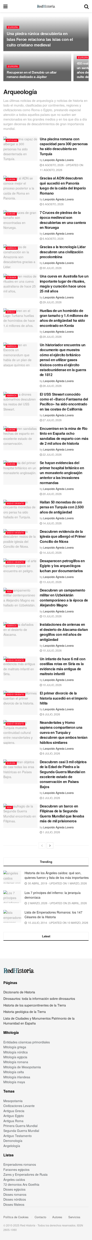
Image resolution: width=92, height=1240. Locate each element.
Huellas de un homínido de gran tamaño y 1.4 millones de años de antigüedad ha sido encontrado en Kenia (64, 318)
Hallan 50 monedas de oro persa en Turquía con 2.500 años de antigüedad (62, 507)
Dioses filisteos (13, 1204)
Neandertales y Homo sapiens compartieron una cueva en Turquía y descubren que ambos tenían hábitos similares (64, 732)
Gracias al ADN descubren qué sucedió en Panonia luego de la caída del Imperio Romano (63, 185)
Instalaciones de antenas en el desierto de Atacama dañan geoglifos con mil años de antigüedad (64, 632)
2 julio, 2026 (51, 798)
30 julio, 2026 (52, 268)
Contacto (40, 1217)
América (12, 248)
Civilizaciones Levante (19, 1105)
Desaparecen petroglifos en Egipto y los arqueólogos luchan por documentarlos (62, 565)
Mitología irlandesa (16, 1077)
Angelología (11, 1145)
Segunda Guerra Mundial (21, 1130)
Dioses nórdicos (14, 1199)
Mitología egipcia (15, 1057)
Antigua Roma (13, 1121)
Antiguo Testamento (17, 1135)
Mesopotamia (13, 1101)
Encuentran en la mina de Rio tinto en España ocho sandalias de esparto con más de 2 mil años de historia (64, 436)
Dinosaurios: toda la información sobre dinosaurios (39, 998)
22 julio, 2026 (52, 454)
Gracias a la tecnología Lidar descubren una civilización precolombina (63, 251)
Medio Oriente (15, 503)
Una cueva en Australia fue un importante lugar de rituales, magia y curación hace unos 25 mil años (64, 284)
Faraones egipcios (16, 1169)
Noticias (12, 140)
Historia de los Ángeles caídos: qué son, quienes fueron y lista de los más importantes (57, 875)
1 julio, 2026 (51, 832)
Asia (9, 591)
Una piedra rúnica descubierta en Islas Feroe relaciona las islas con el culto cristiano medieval (40, 39)
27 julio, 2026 (52, 420)
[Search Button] (86, 6)
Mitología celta (13, 1072)
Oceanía (11, 277)
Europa (13, 27)
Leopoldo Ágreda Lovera (58, 160)
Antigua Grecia (13, 1111)
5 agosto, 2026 (53, 204)
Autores (57, 1217)
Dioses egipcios (14, 1189)
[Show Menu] (5, 6)
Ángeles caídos (14, 1179)
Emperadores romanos (19, 1164)
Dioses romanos (14, 1194)
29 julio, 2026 (52, 302)
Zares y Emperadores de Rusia (25, 1174)
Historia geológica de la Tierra (24, 1011)
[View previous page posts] (42, 845)
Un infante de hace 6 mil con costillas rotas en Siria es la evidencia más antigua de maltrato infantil (63, 666)
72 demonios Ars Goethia (21, 1184)
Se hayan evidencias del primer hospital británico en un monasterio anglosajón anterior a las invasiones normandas (62, 472)
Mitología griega (14, 1047)
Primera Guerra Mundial (20, 1125)
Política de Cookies (16, 1217)
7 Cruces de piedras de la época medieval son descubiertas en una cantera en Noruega (63, 220)
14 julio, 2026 (52, 523)
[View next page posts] (50, 845)
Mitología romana (15, 1062)
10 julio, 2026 (52, 650)
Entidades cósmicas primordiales (26, 1042)
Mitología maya (14, 1082)
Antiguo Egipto (13, 1115)
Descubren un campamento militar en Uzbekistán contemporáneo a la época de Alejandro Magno (64, 598)
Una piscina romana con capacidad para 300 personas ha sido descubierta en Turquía (64, 146)
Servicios (74, 1217)
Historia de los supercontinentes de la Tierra (34, 1005)
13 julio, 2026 (52, 582)
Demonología (12, 1140)
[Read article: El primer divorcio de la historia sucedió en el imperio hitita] (20, 703)
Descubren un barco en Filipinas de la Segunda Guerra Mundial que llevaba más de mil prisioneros (62, 813)
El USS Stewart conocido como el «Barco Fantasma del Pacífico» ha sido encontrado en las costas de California (64, 402)
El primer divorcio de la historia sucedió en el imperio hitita (63, 698)
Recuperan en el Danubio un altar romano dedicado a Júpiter (31, 74)
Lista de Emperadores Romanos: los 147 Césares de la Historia (53, 914)
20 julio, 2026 (52, 494)
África (11, 312)
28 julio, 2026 (52, 386)
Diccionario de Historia (19, 992)
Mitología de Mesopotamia (22, 1067)
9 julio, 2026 (51, 714)
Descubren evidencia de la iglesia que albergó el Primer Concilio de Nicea (63, 536)
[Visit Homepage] (45, 6)
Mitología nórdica (15, 1052)
